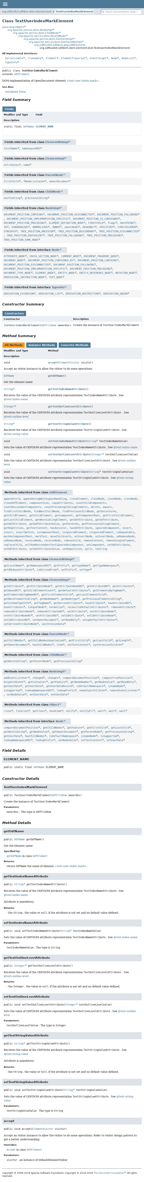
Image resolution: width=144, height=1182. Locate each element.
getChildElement (15, 515)
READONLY (89, 227)
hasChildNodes (42, 644)
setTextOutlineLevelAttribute (69, 454)
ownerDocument (59, 181)
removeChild (72, 540)
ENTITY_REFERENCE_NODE (95, 272)
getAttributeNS (97, 586)
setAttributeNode (102, 611)
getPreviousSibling (67, 661)
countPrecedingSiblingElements (66, 506)
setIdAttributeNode (100, 615)
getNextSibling (14, 661)
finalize (22, 710)
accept (52, 362)
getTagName (41, 602)
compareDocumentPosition (80, 677)
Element (51, 58)
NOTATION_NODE (125, 272)
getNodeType (69, 598)
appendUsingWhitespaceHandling (45, 498)
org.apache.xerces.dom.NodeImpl (30, 29)
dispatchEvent (13, 681)
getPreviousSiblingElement (100, 523)
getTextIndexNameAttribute (67, 389)
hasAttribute (94, 602)
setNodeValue (16, 694)
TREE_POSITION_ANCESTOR (36, 231)
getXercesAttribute (67, 602)
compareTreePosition (116, 677)
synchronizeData (52, 623)
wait (101, 710)
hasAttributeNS (118, 602)
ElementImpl (54, 158)
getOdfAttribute (81, 519)
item (60, 644)
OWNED (56, 227)
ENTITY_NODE (66, 272)
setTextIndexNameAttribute (67, 441)
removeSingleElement (120, 540)
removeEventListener (124, 690)
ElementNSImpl (57, 142)
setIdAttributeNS (16, 619)
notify (70, 710)
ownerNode (71, 227)
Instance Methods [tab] (41, 345)
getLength (122, 640)
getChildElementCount (38, 590)
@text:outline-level (16, 416)
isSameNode (115, 686)
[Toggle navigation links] (5, 4)
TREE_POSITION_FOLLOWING (64, 235)
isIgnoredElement (74, 532)
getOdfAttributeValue (44, 523)
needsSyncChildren (92, 690)
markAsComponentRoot (18, 536)
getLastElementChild (90, 594)
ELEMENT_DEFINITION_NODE (66, 222)
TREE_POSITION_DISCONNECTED (118, 231)
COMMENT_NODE (70, 256)
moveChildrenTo (60, 536)
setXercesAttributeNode (20, 623)
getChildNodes (13, 640)
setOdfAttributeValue (44, 548)
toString (101, 548)
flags (111, 222)
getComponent (64, 515)
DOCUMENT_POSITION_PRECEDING (24, 222)
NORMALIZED (40, 227)
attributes (11, 164)
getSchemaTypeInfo (16, 602)
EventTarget (98, 58)
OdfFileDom (48, 325)
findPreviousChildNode (78, 511)
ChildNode (53, 191)
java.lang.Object (13, 26)
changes (53, 677)
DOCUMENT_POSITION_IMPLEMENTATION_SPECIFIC (37, 218)
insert (126, 527)
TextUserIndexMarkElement (74, 11)
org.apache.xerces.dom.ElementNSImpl (55, 41)
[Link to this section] (33, 100)
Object (54, 704)
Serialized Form (15, 91)
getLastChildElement (18, 519)
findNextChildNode (46, 511)
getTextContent (36, 527)
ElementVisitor (69, 362)
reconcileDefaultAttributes (86, 607)
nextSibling (12, 198)
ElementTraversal (73, 58)
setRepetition (72, 548)
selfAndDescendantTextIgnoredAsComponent (54, 544)
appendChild (12, 498)
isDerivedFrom (46, 569)
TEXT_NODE (55, 277)
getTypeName (80, 565)
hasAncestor (58, 527)
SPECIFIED (106, 227)
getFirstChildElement (118, 515)
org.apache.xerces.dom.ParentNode (42, 35)
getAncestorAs (106, 511)
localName (10, 148)
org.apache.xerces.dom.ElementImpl (48, 38)
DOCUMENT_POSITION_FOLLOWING (117, 214)
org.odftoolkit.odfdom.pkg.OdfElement (59, 44)
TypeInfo (11, 62)
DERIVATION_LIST (49, 293)
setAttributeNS (45, 615)
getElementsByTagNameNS (20, 594)
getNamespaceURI (37, 565)
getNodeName (48, 598)
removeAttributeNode (18, 611)
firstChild (11, 181)
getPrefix (60, 565)
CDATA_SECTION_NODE (42, 256)
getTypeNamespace (105, 565)
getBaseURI (11, 590)
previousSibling (36, 198)
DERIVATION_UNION (115, 293)
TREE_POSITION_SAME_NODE (21, 239)
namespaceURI (31, 148)
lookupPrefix (66, 690)
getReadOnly (125, 681)
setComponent (95, 544)
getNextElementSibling (19, 598)
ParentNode (54, 174)
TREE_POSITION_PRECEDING (104, 235)
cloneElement (79, 498)
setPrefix (68, 569)
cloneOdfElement (15, 502)
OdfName (28, 126)
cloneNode (97, 498)
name (26, 164)
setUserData (37, 694)
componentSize (39, 502)
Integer (9, 406)
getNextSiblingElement (51, 519)
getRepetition (13, 527)
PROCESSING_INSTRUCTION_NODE (24, 277)
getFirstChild (78, 640)
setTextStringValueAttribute (68, 471)
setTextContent (77, 644)
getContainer (37, 681)
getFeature (58, 681)
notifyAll (86, 710)
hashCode (55, 710)
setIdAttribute (71, 615)
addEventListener (16, 677)
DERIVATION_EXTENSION (19, 293)
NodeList (128, 58)
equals (107, 506)
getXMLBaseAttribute (18, 569)
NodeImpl (52, 208)
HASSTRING (127, 222)
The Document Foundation (109, 1173)
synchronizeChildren (107, 644)
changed (37, 677)
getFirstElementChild (56, 594)
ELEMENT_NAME (45, 126)
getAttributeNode (38, 586)
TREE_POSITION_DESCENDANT (76, 231)
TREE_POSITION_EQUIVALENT (25, 235)
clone (7, 710)
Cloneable (34, 58)
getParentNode (39, 661)
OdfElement (21, 74)
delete (95, 506)
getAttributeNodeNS (68, 586)
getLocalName (13, 565)
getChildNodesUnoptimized (46, 640)
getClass (39, 710)
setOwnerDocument (44, 619)
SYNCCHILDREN (127, 227)
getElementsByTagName (108, 590)
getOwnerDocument (16, 644)
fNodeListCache (33, 181)
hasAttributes (13, 607)
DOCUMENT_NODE (13, 260)
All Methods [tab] (13, 345)
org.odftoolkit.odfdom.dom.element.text (26, 11)
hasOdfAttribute (81, 527)
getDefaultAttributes (73, 590)
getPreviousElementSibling (101, 598)
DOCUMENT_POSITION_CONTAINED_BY (50, 260)
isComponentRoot (48, 532)
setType (84, 569)
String (8, 389)
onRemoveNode (125, 536)
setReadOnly (69, 619)
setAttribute (76, 611)
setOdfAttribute (118, 544)
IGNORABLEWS (19, 227)
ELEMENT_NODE (44, 272)
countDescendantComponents (22, 506)
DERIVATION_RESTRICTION (82, 293)
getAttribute (13, 586)
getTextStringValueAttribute (68, 423)
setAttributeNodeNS (17, 615)
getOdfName (55, 375)
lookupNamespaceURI (38, 690)
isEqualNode (36, 607)
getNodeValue (103, 681)
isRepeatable (125, 532)
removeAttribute (122, 607)
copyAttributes (62, 502)
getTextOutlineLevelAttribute (69, 406)
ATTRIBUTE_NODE (14, 256)
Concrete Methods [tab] (74, 345)
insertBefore (25, 532)
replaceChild (13, 544)
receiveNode (33, 540)
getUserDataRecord (59, 686)
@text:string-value (16, 433)
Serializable (14, 58)
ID (5, 227)
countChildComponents (91, 502)
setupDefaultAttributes (98, 619)
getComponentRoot (88, 515)
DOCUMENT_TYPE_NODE (17, 272)
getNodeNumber (80, 681)
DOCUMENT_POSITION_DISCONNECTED (69, 214)
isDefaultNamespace (89, 686)
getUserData (12, 686)
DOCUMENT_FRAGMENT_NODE (100, 256)
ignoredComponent (107, 527)
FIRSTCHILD (95, 222)
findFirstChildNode (17, 511)
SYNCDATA (10, 231)
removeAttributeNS (49, 611)
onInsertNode (83, 536)
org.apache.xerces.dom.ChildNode (36, 32)
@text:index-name (16, 399)
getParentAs (70, 523)
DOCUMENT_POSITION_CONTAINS (23, 214)
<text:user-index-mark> (83, 80)
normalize (56, 607)
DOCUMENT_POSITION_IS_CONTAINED (95, 218)
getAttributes (122, 586)
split (88, 548)
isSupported (12, 690)
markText (41, 536)
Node (114, 58)
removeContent (93, 540)
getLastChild (102, 640)
